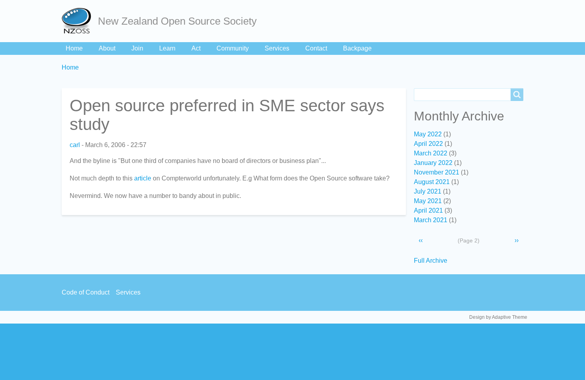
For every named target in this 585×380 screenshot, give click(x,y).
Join (137, 48)
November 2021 (436, 172)
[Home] (80, 21)
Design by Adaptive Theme (498, 317)
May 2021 (428, 201)
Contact (316, 48)
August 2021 (432, 181)
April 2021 (428, 210)
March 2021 (430, 220)
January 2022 (433, 162)
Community (232, 48)
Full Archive (430, 260)
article (142, 178)
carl (75, 145)
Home (74, 48)
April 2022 (428, 143)
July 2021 (427, 191)
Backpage (357, 48)
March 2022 (430, 153)
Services (277, 48)
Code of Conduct (85, 292)
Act (196, 48)
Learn (167, 48)
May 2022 (428, 134)
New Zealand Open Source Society (177, 21)
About (107, 48)
